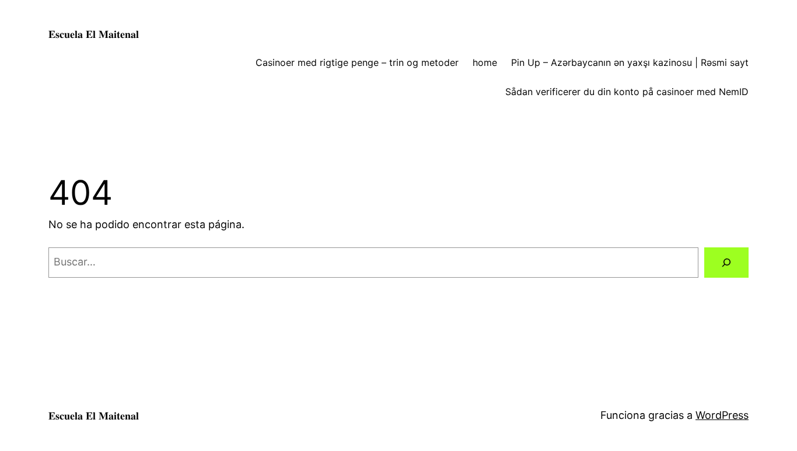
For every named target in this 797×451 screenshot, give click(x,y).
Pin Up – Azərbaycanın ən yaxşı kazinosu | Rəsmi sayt (630, 62)
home (485, 62)
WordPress (722, 415)
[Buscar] (726, 262)
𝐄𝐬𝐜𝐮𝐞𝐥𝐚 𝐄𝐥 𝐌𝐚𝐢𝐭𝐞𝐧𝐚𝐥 (93, 34)
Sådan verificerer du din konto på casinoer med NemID (627, 91)
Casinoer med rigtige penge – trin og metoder (357, 62)
